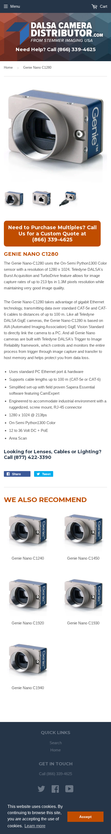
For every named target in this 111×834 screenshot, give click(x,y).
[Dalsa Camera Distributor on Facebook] (55, 790)
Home (8, 67)
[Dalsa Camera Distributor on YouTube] (69, 790)
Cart (103, 6)
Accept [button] (85, 817)
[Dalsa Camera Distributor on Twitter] (41, 790)
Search (56, 743)
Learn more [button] (35, 826)
